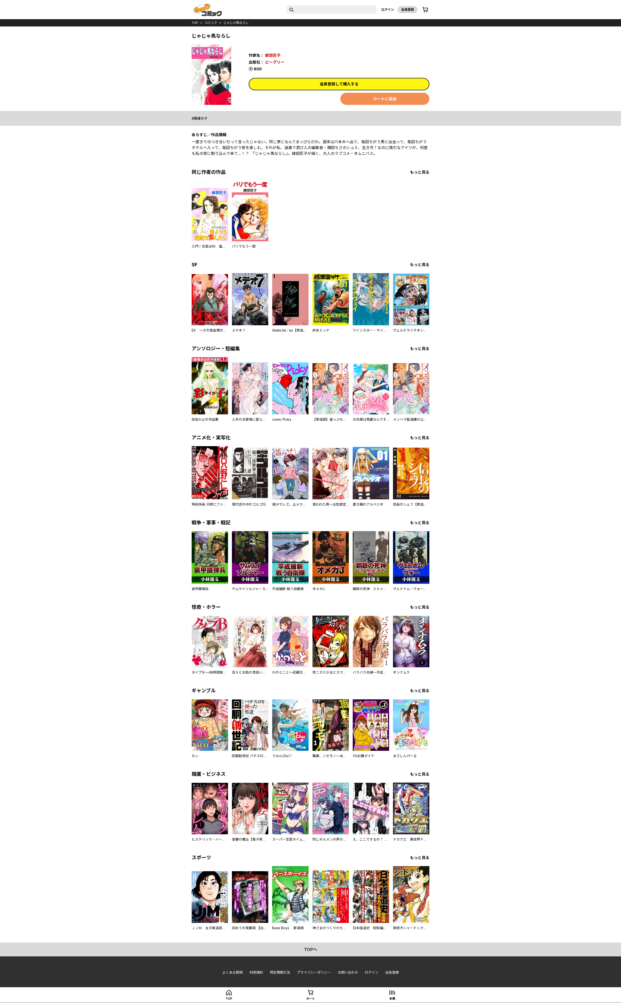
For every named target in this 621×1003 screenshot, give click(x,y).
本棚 (392, 998)
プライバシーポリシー (314, 972)
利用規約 (256, 972)
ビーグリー (275, 62)
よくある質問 (232, 972)
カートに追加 (384, 98)
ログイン (387, 9)
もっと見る (419, 172)
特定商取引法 (280, 972)
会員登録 (407, 9)
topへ (310, 949)
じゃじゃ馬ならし (236, 23)
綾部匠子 (273, 55)
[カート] (425, 10)
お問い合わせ (348, 972)
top (195, 23)
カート (310, 998)
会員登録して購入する (339, 84)
